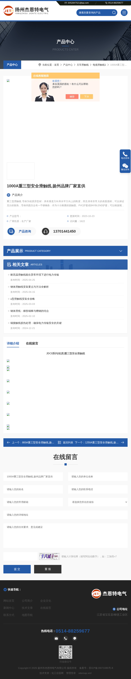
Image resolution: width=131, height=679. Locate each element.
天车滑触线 (83, 64)
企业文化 (45, 600)
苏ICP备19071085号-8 (101, 668)
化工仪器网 (57, 673)
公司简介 (27, 600)
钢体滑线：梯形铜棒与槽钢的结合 (29, 310)
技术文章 (27, 607)
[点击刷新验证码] (49, 556)
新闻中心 (8, 607)
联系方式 (8, 615)
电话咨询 (125, 158)
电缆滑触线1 (99, 64)
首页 (56, 64)
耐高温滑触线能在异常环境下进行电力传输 (34, 274)
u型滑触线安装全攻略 (22, 298)
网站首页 (8, 600)
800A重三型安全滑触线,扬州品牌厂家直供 (46, 442)
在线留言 (32, 343)
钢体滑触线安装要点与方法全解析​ (29, 286)
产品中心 (12, 64)
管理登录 (71, 673)
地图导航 (27, 615)
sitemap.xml (84, 673)
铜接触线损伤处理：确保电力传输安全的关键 (36, 322)
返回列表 (68, 442)
